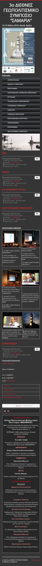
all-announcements (9, 394)
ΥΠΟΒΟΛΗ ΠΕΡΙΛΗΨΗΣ (16, 114)
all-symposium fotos (13, 189)
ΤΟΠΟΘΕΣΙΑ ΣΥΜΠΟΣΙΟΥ (17, 106)
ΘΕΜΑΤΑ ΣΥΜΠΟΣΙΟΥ (15, 84)
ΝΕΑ (4, 153)
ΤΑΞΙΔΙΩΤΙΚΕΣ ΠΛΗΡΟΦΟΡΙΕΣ (18, 101)
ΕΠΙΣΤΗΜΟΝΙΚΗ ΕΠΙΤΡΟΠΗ (17, 118)
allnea (5, 171)
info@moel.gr (11, 381)
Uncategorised (16, 162)
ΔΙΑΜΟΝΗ (11, 110)
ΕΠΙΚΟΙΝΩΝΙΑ (12, 127)
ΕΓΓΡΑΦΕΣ (11, 97)
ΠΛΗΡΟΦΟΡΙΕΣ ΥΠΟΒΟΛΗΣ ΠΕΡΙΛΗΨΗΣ (22, 93)
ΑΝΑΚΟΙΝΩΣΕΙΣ (13, 123)
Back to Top (36, 560)
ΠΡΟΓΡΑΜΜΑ (12, 88)
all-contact (7, 386)
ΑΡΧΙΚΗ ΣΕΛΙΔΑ (13, 80)
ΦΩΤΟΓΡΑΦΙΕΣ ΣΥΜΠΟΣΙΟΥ (18, 131)
